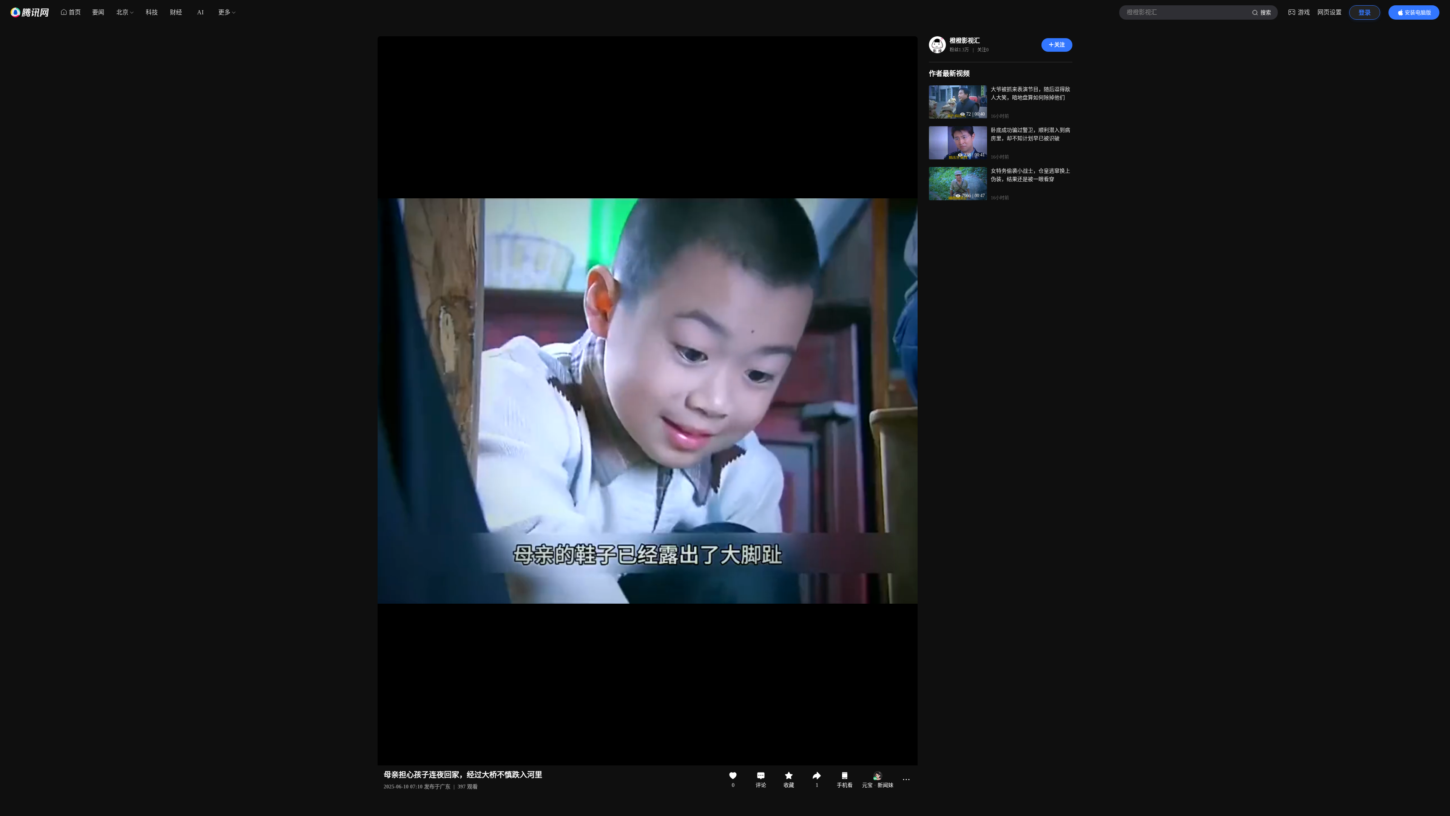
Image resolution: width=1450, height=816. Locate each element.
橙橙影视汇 (965, 40)
